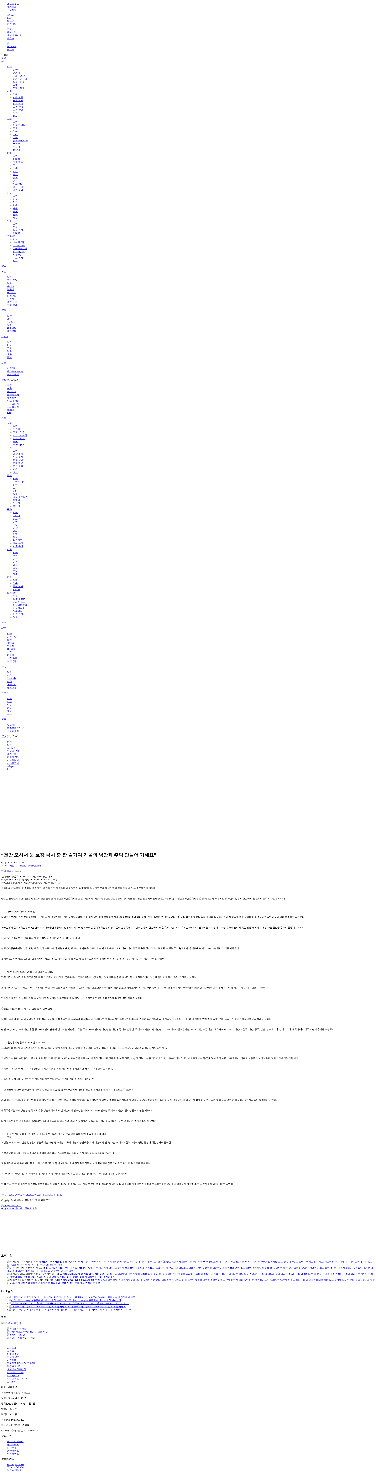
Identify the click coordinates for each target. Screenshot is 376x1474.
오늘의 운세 (13, 394)
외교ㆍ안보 (19, 82)
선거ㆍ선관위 (20, 79)
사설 (15, 239)
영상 (3, 380)
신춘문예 (11, 1447)
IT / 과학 (11, 292)
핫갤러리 (11, 368)
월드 (15, 261)
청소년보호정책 (15, 1372)
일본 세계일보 (14, 1470)
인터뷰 (16, 233)
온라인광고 (13, 1354)
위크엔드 (17, 183)
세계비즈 (11, 7)
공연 (15, 165)
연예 (3, 310)
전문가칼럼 (19, 251)
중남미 (16, 150)
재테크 (10, 286)
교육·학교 (18, 109)
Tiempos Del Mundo (16, 1467)
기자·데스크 (19, 245)
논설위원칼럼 (20, 248)
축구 (9, 348)
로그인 (10, 20)
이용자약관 (13, 1375)
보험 (9, 283)
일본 (15, 131)
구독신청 (11, 10)
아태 (15, 134)
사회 (9, 91)
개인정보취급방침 (16, 1369)
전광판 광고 (13, 1357)
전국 (9, 193)
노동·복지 (18, 100)
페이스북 (11, 32)
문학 (15, 177)
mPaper (10, 15)
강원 (15, 205)
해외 (15, 116)
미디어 (16, 159)
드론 (9, 388)
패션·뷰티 (18, 187)
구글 (9, 29)
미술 (15, 168)
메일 (8, 871)
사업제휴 (11, 1360)
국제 (9, 119)
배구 (9, 354)
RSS (9, 18)
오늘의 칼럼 (19, 242)
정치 (9, 66)
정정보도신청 (14, 1366)
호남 (15, 214)
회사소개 (11, 1348)
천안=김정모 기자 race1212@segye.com (21, 865)
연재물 (10, 49)
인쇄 (3, 871)
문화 (9, 153)
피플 (9, 220)
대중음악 (11, 328)
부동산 (10, 289)
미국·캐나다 (19, 125)
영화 (9, 325)
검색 (3, 58)
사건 (15, 113)
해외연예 (11, 331)
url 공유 (16, 871)
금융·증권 (12, 280)
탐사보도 (11, 46)
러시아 (16, 146)
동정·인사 (18, 230)
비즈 (3, 271)
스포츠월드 (13, 3)
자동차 (10, 298)
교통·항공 (18, 106)
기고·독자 (18, 257)
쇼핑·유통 (12, 302)
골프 (9, 357)
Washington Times (15, 1464)
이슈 (3, 266)
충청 (15, 208)
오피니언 (11, 236)
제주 (15, 217)
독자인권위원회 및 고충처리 (21, 1363)
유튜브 (10, 38)
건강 (15, 171)
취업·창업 (12, 305)
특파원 (16, 143)
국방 (15, 85)
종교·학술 (18, 162)
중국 (15, 128)
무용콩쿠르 (13, 1454)
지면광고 (11, 1351)
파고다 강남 (13, 400)
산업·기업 (12, 295)
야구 (9, 345)
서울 (15, 199)
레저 (15, 174)
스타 (9, 319)
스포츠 (4, 336)
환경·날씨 (18, 103)
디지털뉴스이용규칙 (17, 1378)
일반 (15, 69)
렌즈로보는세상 (15, 371)
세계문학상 (13, 1444)
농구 (9, 351)
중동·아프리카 (20, 140)
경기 (15, 202)
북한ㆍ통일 (19, 88)
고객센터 (11, 1381)
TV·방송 (11, 322)
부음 (15, 227)
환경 (9, 385)
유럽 (15, 137)
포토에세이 (13, 374)
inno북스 (11, 391)
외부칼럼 (17, 254)
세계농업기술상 (15, 1441)
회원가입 (11, 23)
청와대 (16, 72)
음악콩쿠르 (13, 1450)
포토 (3, 363)
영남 (15, 211)
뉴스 (3, 61)
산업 (9, 652)
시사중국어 (13, 407)
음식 (15, 180)
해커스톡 (11, 397)
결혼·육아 (18, 190)
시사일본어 (13, 404)
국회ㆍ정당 (19, 76)
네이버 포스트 (14, 35)
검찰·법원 (18, 97)
